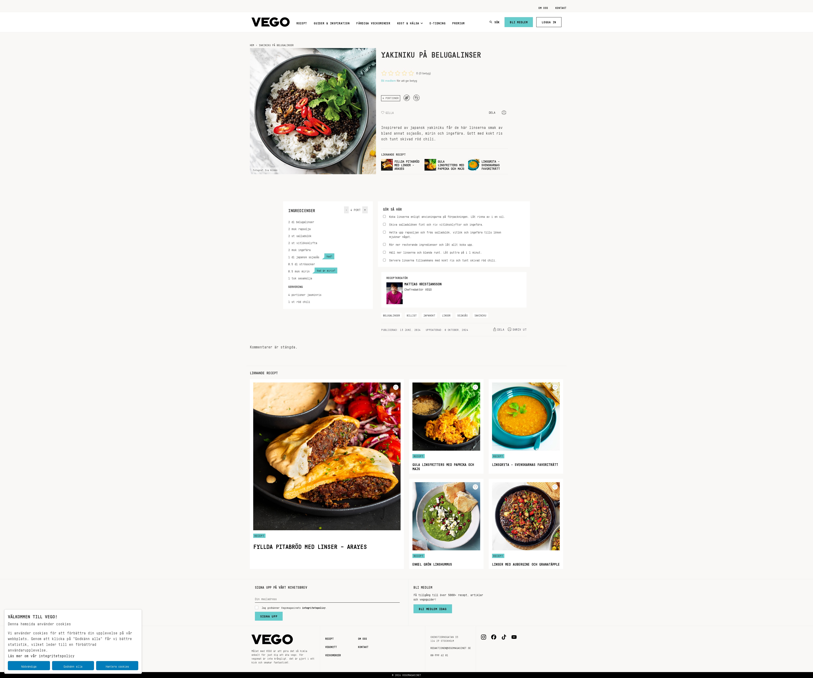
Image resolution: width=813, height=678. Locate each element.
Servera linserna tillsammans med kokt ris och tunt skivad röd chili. (442, 259)
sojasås (462, 315)
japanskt (429, 315)
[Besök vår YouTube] (514, 637)
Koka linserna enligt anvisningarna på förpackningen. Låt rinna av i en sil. (447, 216)
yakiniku (480, 315)
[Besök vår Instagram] (483, 637)
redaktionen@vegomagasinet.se (450, 647)
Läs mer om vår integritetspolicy (41, 655)
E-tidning (437, 22)
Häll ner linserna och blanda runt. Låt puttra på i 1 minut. (435, 252)
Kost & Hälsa (408, 22)
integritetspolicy (314, 607)
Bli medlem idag (433, 608)
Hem (252, 44)
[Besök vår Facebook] (493, 637)
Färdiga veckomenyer (373, 22)
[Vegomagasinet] (271, 22)
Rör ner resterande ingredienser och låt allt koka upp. (431, 244)
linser (446, 315)
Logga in (549, 21)
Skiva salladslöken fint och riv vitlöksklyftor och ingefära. (436, 224)
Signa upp (268, 615)
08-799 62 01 (439, 654)
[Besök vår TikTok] (503, 637)
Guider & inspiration (332, 22)
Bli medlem (519, 21)
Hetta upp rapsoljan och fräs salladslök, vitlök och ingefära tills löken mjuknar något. (445, 233)
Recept (301, 22)
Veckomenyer (333, 654)
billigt (412, 315)
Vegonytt (331, 646)
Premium (458, 22)
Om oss (543, 7)
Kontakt (561, 7)
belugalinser (391, 315)
